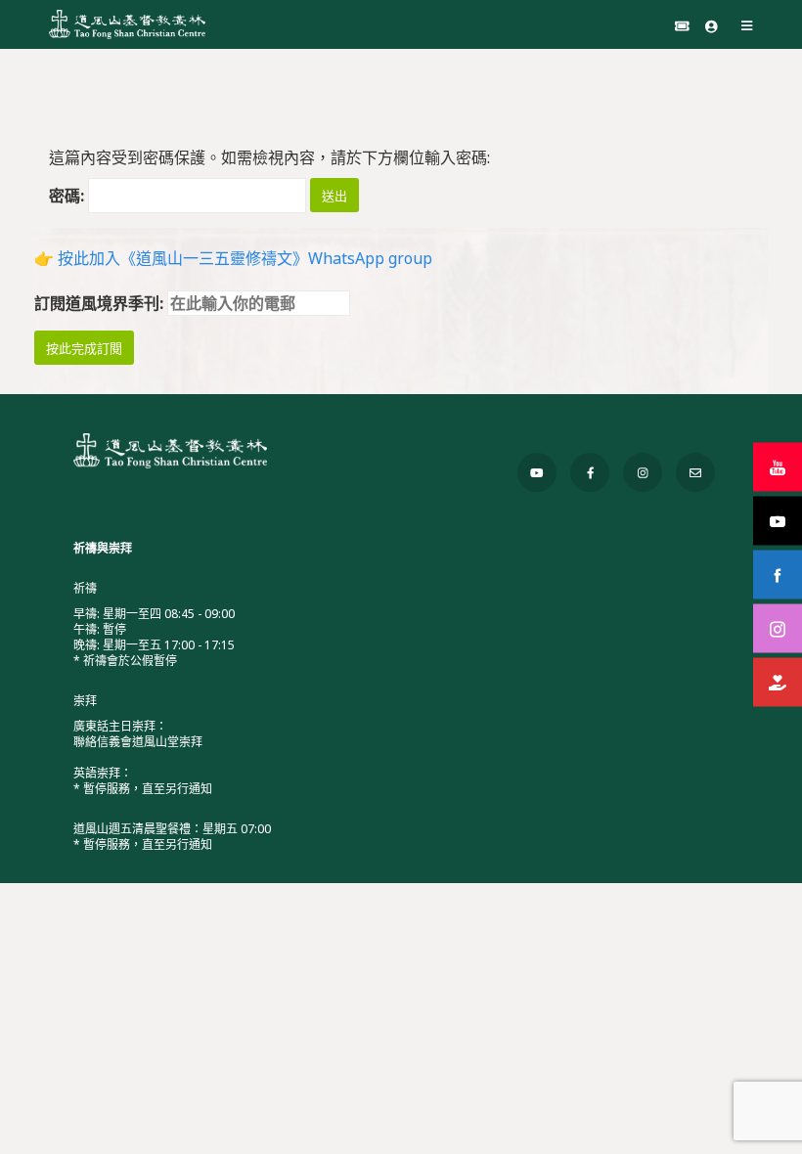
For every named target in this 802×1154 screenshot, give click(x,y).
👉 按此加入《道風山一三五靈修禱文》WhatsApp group (233, 258)
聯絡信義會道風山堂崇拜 (137, 741)
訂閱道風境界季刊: (100, 303)
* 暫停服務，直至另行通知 (142, 788)
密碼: (68, 195)
